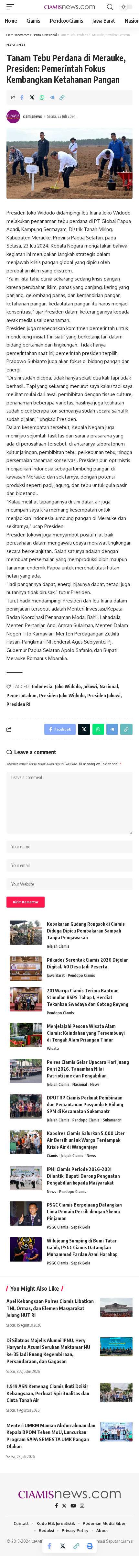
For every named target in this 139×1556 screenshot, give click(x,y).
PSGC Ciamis (57, 1227)
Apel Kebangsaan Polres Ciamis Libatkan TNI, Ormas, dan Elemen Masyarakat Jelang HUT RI (50, 1308)
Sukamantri (112, 1120)
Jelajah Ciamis (58, 946)
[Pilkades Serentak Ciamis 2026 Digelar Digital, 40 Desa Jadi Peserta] (26, 968)
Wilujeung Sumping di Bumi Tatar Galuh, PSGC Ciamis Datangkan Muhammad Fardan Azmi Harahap (82, 1247)
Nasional (16, 45)
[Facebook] (56, 1506)
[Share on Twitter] (32, 97)
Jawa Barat (56, 975)
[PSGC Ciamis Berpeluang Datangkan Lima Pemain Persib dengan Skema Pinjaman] (26, 1213)
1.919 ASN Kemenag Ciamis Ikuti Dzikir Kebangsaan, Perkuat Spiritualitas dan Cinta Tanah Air (47, 1393)
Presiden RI (18, 704)
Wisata (53, 1048)
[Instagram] (82, 1506)
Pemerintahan (21, 695)
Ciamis (52, 1155)
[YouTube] (73, 1506)
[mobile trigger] (11, 6)
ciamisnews (32, 116)
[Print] (90, 1546)
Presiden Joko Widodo (62, 695)
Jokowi (90, 686)
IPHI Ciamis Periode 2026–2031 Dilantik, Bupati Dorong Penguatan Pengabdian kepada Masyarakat (83, 1176)
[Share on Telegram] (52, 97)
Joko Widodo (68, 686)
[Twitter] (64, 1506)
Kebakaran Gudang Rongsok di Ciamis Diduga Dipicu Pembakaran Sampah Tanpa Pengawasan (86, 930)
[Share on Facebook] (22, 97)
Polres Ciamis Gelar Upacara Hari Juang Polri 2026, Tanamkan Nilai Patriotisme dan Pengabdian (88, 1068)
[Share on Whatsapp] (42, 97)
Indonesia (42, 686)
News (95, 1084)
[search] (109, 7)
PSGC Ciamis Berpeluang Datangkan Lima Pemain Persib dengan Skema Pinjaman (84, 1211)
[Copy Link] (62, 97)
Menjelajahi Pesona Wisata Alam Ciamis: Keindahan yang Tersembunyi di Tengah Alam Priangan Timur (86, 1033)
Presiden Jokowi (104, 695)
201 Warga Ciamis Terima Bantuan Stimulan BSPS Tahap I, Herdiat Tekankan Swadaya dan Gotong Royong (87, 997)
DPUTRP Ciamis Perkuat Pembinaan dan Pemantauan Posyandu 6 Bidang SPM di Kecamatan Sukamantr (85, 1104)
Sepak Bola (80, 1227)
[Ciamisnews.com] (69, 7)
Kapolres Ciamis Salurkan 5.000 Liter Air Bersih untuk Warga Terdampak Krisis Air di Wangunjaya (86, 1140)
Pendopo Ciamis (81, 975)
